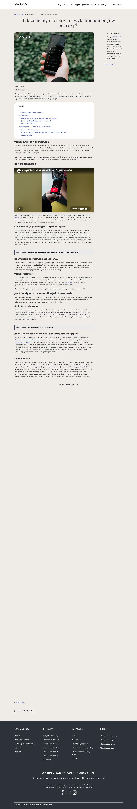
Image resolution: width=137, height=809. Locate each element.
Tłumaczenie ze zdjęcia (22, 342)
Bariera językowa (24, 115)
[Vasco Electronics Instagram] (74, 794)
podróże (85, 4)
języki (77, 4)
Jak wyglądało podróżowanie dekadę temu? (36, 121)
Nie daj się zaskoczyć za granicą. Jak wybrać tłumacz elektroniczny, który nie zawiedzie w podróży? (68, 464)
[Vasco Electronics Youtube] (68, 794)
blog (59, 4)
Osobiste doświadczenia (29, 130)
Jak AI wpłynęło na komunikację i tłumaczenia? (34, 127)
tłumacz (17, 217)
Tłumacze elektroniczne (52, 740)
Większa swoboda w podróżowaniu (31, 112)
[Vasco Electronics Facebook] (62, 794)
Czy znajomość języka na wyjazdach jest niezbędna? (38, 118)
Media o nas (76, 740)
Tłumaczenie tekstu (107, 744)
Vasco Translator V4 (29, 340)
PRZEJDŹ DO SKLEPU (24, 711)
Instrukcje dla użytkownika (25, 744)
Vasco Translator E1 (50, 752)
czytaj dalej (20, 484)
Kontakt (18, 752)
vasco (93, 4)
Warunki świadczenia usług (82, 748)
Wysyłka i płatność (22, 740)
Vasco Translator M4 (50, 748)
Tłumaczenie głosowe (108, 736)
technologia (102, 4)
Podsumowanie (26, 135)
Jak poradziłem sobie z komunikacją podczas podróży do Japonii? (43, 132)
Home (16, 14)
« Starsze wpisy (19, 702)
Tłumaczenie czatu (107, 748)
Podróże (112, 64)
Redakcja (75, 758)
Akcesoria (47, 760)
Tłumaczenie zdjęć (107, 740)
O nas (74, 736)
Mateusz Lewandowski (35, 570)
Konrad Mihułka (113, 33)
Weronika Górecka (34, 469)
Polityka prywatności (80, 744)
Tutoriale (17, 748)
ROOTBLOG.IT (117, 37)
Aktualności (68, 4)
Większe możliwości (28, 123)
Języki (21, 14)
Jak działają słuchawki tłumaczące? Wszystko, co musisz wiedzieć (50, 565)
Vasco (56, 570)
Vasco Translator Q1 (50, 756)
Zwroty (17, 736)
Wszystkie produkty (50, 736)
